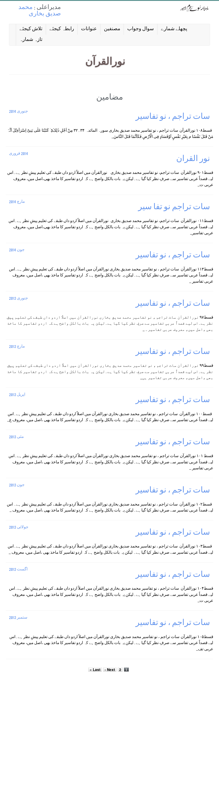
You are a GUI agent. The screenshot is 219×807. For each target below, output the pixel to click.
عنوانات (89, 29)
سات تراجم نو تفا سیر (174, 207)
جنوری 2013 (18, 298)
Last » (95, 669)
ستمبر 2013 (18, 618)
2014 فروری (18, 154)
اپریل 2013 (17, 395)
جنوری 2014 (18, 111)
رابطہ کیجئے (61, 29)
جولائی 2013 (18, 527)
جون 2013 (17, 485)
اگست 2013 (18, 569)
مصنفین (112, 29)
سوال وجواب (140, 29)
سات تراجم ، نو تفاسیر (173, 117)
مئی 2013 (16, 437)
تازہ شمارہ (30, 40)
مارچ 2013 (17, 346)
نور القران (193, 159)
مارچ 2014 (17, 202)
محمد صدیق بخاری (39, 11)
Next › (110, 669)
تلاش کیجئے (30, 29)
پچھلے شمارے (174, 29)
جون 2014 (17, 250)
